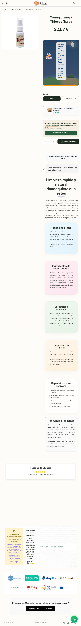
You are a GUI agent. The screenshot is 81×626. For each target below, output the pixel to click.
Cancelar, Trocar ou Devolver (40, 609)
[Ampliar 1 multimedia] (20, 31)
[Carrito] (78, 3)
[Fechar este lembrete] (77, 122)
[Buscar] (7, 3)
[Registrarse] (72, 547)
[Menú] (2, 3)
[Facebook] (64, 622)
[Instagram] (68, 622)
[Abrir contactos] (74, 619)
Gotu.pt (11, 622)
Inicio (6, 9)
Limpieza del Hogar (16, 9)
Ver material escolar (60, 133)
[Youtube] (72, 622)
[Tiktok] (75, 622)
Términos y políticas (41, 622)
